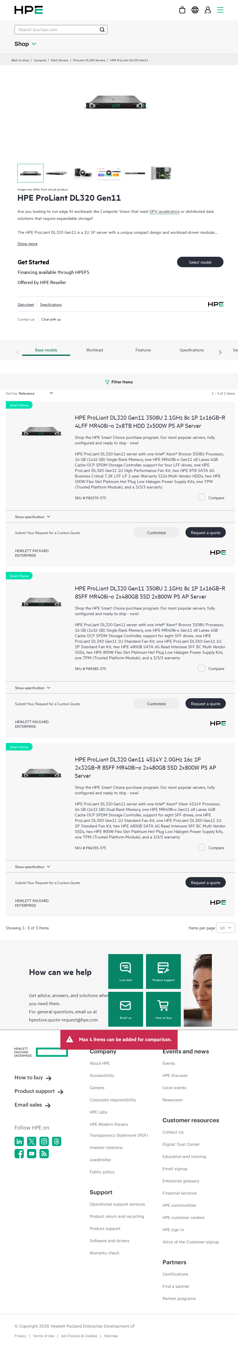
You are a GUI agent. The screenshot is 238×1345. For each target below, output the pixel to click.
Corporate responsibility (113, 1099)
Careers (97, 1087)
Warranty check (104, 1253)
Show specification (29, 516)
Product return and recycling (117, 1216)
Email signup (175, 1168)
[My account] (207, 10)
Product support (163, 979)
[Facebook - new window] (19, 1153)
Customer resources (191, 1120)
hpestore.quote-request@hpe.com (63, 1019)
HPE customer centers (184, 1217)
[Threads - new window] (56, 1141)
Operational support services (117, 1204)
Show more (27, 243)
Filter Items (122, 381)
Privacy (20, 1336)
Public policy (102, 1172)
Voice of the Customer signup (191, 1242)
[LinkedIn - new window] (19, 1141)
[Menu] (220, 10)
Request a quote (205, 532)
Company (103, 1051)
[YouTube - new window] (31, 1153)
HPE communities (179, 1205)
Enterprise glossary (181, 1181)
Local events (174, 1087)
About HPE (100, 1063)
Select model (200, 262)
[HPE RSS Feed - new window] (44, 1153)
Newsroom (173, 1099)
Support (101, 1192)
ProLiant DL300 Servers (89, 60)
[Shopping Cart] (182, 10)
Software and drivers (109, 1240)
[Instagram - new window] (44, 1141)
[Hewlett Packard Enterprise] (29, 10)
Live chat (126, 979)
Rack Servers (59, 60)
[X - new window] (31, 1141)
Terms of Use (43, 1336)
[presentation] (220, 352)
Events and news (186, 1051)
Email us (125, 1017)
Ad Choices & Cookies (79, 1336)
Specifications (51, 304)
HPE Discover (175, 1075)
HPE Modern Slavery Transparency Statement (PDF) (119, 1130)
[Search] (102, 29)
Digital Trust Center (181, 1144)
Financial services (180, 1193)
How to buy (164, 1017)
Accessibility (102, 1075)
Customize (156, 532)
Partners (174, 1262)
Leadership (100, 1159)
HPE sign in (173, 1229)
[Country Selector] (195, 10)
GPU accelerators (164, 211)
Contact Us (173, 1132)
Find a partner (176, 1286)
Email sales (28, 1104)
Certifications (175, 1274)
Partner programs (179, 1298)
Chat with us (51, 319)
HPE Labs (98, 1112)
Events (169, 1063)
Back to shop (20, 60)
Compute (40, 60)
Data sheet (26, 304)
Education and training (184, 1156)
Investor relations (106, 1147)
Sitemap (111, 1336)
